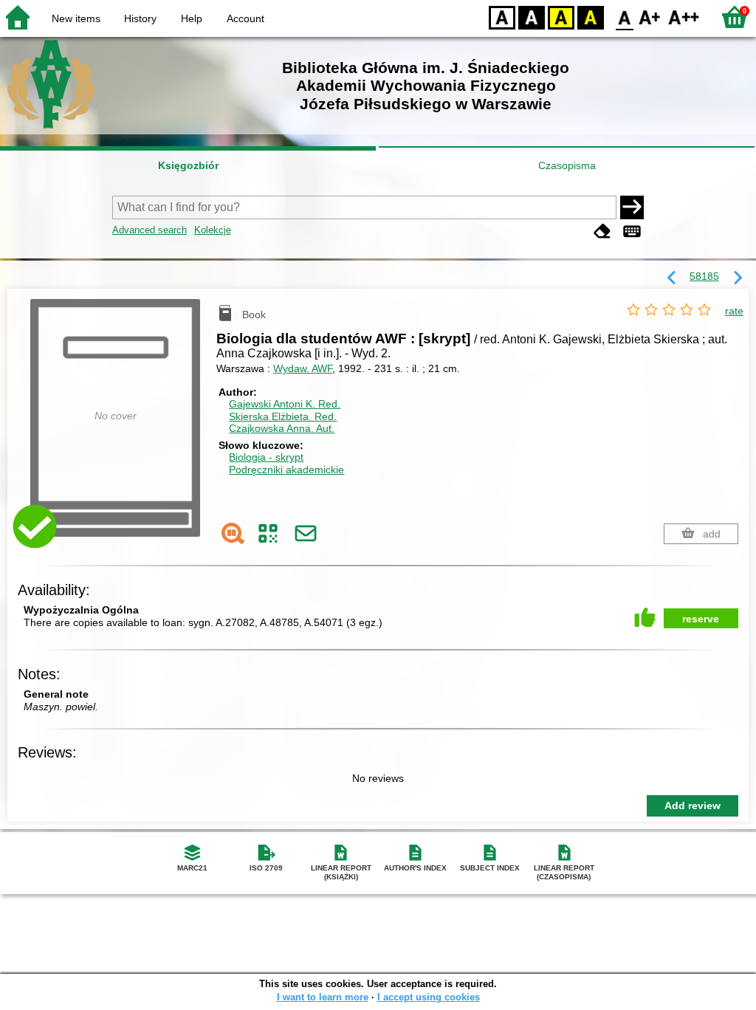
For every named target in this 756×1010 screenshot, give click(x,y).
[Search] (632, 207)
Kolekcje (212, 230)
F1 (650, 16)
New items (76, 18)
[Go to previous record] (672, 278)
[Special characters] (632, 231)
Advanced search (149, 230)
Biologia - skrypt (266, 457)
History (140, 18)
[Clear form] (602, 231)
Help (191, 18)
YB (561, 16)
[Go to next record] (737, 278)
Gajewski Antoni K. (284, 404)
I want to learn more (322, 997)
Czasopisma (567, 165)
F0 (625, 16)
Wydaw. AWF (302, 368)
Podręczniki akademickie (286, 469)
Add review (692, 805)
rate (734, 311)
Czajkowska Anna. (281, 428)
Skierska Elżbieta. (283, 416)
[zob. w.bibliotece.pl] (232, 533)
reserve (700, 619)
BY (591, 16)
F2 (684, 16)
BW (531, 16)
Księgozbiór (188, 165)
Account (245, 18)
